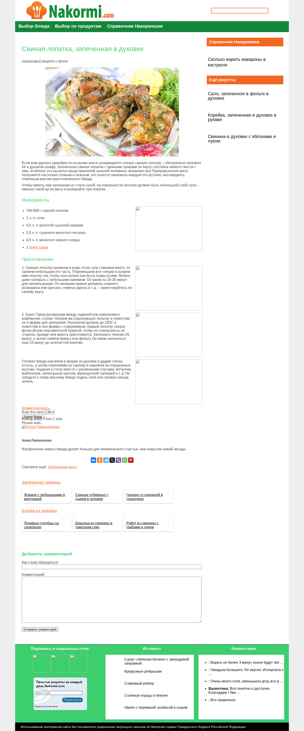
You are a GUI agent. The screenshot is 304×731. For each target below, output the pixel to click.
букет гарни (38, 247)
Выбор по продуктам (78, 26)
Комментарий (33, 575)
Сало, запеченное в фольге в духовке (238, 96)
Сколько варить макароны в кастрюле (237, 62)
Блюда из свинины (39, 511)
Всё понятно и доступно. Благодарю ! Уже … (239, 690)
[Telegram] (106, 460)
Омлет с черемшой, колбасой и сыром (155, 707)
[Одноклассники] (99, 460)
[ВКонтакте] (93, 460)
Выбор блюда (33, 26)
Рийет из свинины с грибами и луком (142, 525)
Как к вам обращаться (40, 562)
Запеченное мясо (62, 467)
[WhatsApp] (124, 460)
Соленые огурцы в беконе (146, 695)
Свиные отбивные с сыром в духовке (91, 497)
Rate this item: (33, 412)
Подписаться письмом (46, 706)
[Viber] (118, 460)
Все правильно (223, 700)
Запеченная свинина (41, 482)
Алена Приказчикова (36, 440)
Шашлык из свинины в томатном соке (93, 525)
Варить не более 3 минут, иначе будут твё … (247, 662)
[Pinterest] (131, 460)
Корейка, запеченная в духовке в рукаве (242, 117)
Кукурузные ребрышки (143, 671)
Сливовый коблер (139, 683)
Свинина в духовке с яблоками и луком (242, 138)
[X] (112, 460)
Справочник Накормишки (135, 26)
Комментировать (36, 408)
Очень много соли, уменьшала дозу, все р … (247, 681)
